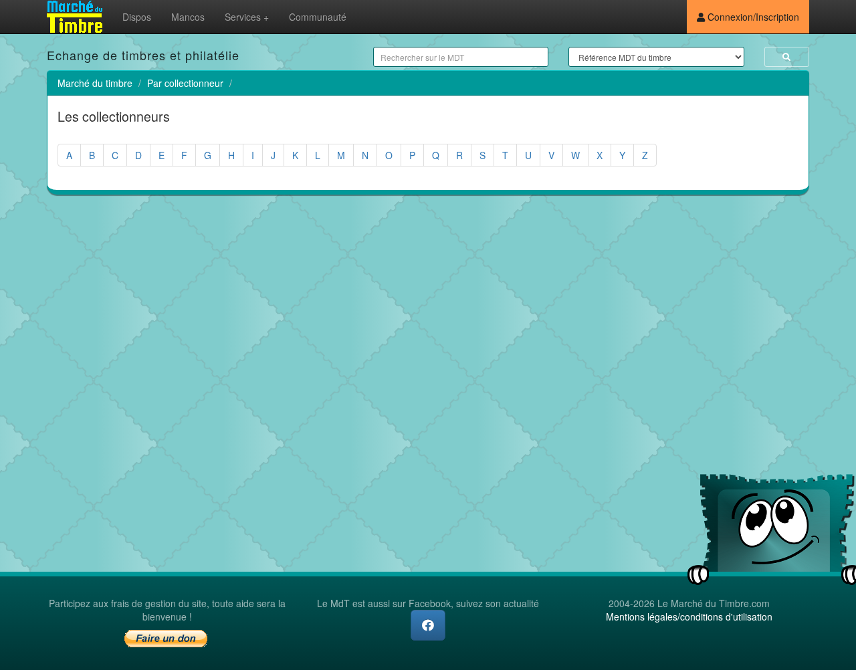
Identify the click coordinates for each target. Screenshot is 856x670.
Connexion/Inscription (752, 16)
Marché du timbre (95, 83)
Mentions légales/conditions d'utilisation (689, 616)
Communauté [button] (317, 16)
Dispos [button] (136, 16)
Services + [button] (247, 16)
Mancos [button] (188, 16)
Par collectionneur (185, 83)
